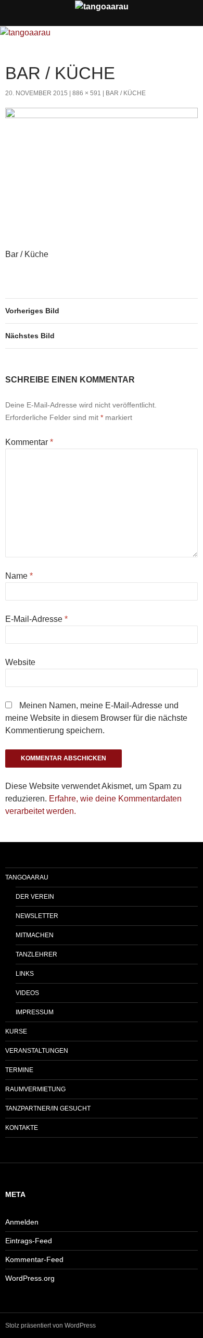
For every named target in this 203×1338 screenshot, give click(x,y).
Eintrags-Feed (28, 1241)
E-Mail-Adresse (36, 619)
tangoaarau (26, 877)
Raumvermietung (35, 1089)
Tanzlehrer (36, 954)
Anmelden (22, 1222)
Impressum (35, 1012)
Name (19, 575)
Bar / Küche (126, 93)
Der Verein (35, 896)
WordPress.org (30, 1278)
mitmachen (35, 935)
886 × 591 (86, 93)
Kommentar (29, 442)
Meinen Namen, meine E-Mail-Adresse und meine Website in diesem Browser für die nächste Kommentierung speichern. (96, 718)
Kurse (16, 1031)
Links (25, 973)
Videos (27, 993)
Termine (19, 1070)
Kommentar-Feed (34, 1259)
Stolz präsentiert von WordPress (50, 1325)
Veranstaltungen (36, 1050)
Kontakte (21, 1127)
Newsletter (37, 916)
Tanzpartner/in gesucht (48, 1108)
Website (20, 662)
